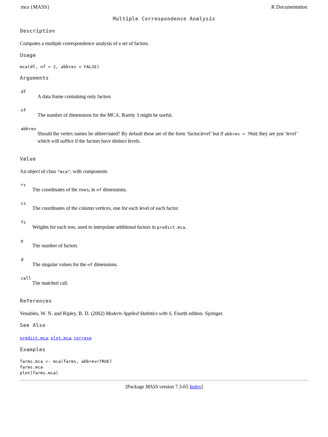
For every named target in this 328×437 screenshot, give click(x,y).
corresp (83, 338)
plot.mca (61, 338)
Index (195, 386)
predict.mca (34, 338)
